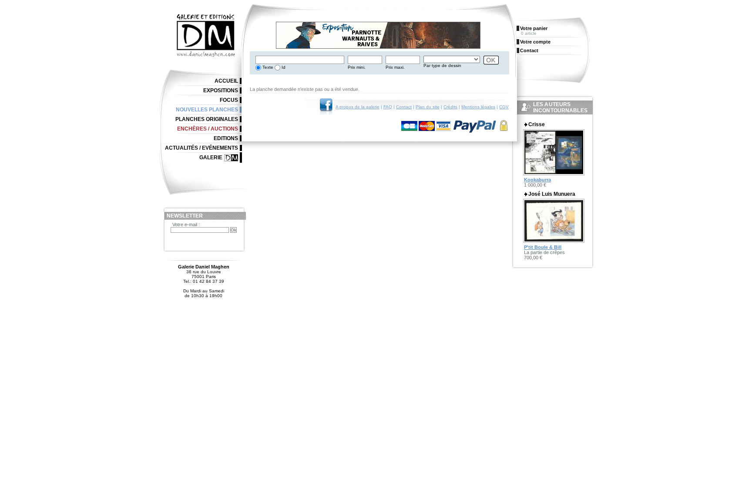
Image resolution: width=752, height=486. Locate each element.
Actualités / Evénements (201, 148)
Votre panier (533, 28)
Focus (229, 100)
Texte (267, 67)
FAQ (387, 106)
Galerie (210, 157)
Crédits (450, 106)
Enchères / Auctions (207, 129)
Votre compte (535, 41)
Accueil (226, 81)
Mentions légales (478, 106)
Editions (226, 138)
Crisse (536, 124)
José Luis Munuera (551, 194)
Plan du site (428, 106)
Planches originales (206, 119)
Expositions (220, 90)
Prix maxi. (395, 67)
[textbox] (299, 60)
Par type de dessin (442, 65)
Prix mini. (357, 67)
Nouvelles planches (207, 110)
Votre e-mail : (186, 224)
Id (282, 67)
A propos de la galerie (357, 106)
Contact (404, 106)
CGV (504, 106)
